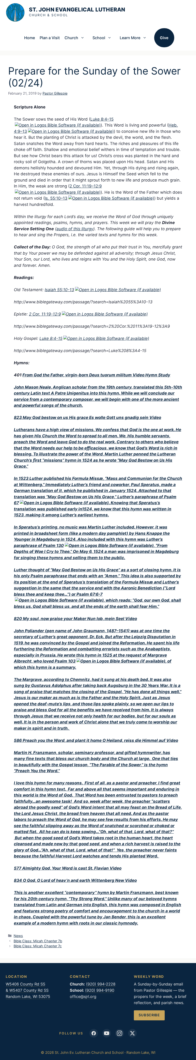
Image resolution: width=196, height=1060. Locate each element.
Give (164, 37)
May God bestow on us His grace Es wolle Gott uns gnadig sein (85, 417)
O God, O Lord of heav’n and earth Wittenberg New (73, 880)
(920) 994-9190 (99, 990)
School (99, 37)
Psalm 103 (65, 661)
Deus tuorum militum (110, 375)
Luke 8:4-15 (50, 338)
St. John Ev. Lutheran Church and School (77, 12)
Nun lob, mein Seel (105, 618)
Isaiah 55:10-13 (59, 289)
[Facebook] (93, 1033)
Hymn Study (157, 375)
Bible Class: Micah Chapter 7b (38, 941)
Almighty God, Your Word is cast (55, 868)
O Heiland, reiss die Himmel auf (134, 740)
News (18, 936)
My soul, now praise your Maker (55, 618)
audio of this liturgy (74, 228)
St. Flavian (98, 868)
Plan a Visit (50, 37)
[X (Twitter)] (132, 1033)
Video (138, 375)
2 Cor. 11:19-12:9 (45, 314)
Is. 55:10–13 (56, 198)
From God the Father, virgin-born (55, 375)
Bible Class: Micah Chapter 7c (38, 946)
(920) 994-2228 (100, 984)
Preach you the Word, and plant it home (63, 740)
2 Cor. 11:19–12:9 (86, 186)
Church (71, 37)
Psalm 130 (53, 545)
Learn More (130, 37)
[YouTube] (106, 1033)
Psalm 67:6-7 (89, 594)
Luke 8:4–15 (102, 119)
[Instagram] (119, 1033)
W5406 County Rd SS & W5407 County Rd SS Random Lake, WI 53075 (28, 990)
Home (29, 37)
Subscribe (149, 1015)
